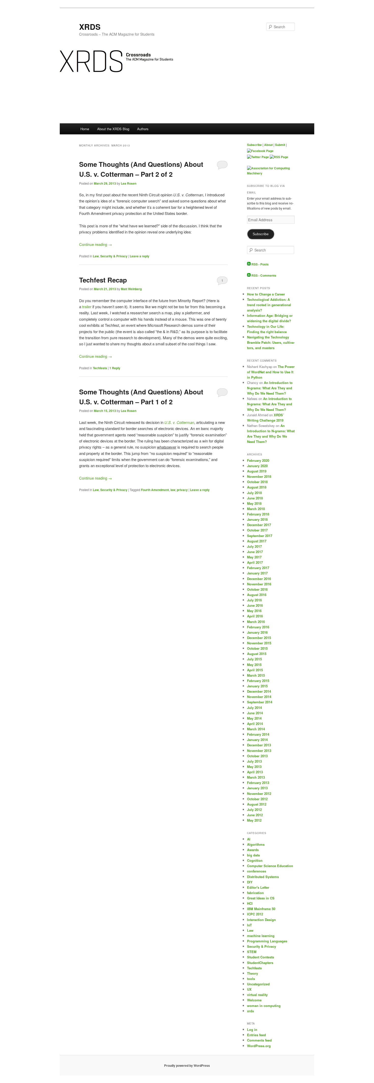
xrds (250, 1010)
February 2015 (258, 680)
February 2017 (258, 567)
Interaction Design (261, 919)
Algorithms (256, 844)
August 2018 (256, 487)
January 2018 (257, 519)
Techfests (100, 368)
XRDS (89, 26)
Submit (280, 144)
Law (96, 256)
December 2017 (259, 524)
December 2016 (259, 578)
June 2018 (255, 498)
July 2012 (254, 809)
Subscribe (254, 144)
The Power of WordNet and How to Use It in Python (271, 372)
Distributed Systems (263, 876)
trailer (86, 306)
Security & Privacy (113, 256)
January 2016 (257, 632)
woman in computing (264, 1005)
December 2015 (259, 637)
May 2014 (254, 718)
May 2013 (254, 766)
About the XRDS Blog (113, 128)
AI (248, 839)
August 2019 (256, 471)
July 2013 (254, 761)
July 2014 (254, 707)
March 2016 (256, 621)
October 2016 (257, 589)
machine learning (261, 935)
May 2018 (254, 503)
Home (84, 128)
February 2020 (258, 460)
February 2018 (258, 514)
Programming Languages (267, 941)
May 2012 (254, 820)
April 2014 (255, 723)
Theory (252, 973)
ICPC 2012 (255, 914)
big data (253, 855)
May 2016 (254, 610)
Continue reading (95, 244)
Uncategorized (258, 984)
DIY (250, 882)
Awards (253, 849)
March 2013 (256, 777)
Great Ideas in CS (261, 898)
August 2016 (256, 594)
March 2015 (256, 675)
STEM (251, 951)
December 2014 (259, 691)
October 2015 (257, 648)
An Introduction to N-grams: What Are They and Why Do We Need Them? (270, 388)
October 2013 (257, 755)
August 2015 (256, 653)
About (268, 144)
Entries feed (256, 1034)
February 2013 (258, 782)
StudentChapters (260, 962)
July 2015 (254, 659)
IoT (249, 925)
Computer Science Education (270, 865)
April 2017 (255, 562)
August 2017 (256, 541)
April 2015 (255, 669)
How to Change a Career (266, 294)
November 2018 (259, 476)
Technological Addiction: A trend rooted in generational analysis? (269, 305)
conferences (256, 871)
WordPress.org (259, 1045)
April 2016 (255, 616)
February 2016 (258, 627)
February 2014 (258, 734)
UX (249, 989)
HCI (250, 903)
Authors (143, 128)
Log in (252, 1029)
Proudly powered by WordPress (187, 1065)
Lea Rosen (128, 183)
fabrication (255, 892)
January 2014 (257, 739)
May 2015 (254, 664)
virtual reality (257, 994)
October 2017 (257, 530)
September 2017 (259, 535)
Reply (114, 368)
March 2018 (256, 508)
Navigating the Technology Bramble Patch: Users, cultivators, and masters (271, 342)
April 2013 (255, 771)
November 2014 (259, 696)
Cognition (255, 860)
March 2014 (256, 728)
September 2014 (259, 702)
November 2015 (259, 643)
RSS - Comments (263, 275)
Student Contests (260, 957)
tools (251, 978)
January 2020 (257, 465)
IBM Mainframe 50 (261, 908)
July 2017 (254, 546)
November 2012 (259, 793)
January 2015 (257, 686)
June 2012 (255, 814)
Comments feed (259, 1040)
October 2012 (257, 798)
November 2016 (259, 584)
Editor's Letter (258, 887)
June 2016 (255, 605)
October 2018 (257, 481)
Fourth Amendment (155, 489)
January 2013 (257, 787)
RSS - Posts (260, 264)
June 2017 (255, 551)
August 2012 (256, 804)
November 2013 (259, 750)
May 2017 (254, 557)
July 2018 (254, 492)
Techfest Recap (103, 280)
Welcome (254, 1000)
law (172, 489)
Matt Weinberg (131, 289)
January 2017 (257, 573)
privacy (182, 489)
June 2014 (255, 712)
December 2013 (259, 745)
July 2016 (254, 600)
